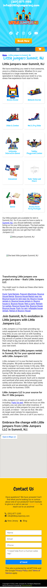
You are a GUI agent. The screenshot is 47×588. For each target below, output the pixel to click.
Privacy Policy (21, 570)
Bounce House (17, 303)
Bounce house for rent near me (15, 299)
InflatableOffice (27, 586)
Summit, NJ (7, 223)
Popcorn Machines (28, 294)
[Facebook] (11, 33)
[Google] (30, 33)
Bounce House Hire (20, 306)
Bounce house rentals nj (22, 301)
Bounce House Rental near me (28, 296)
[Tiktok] (17, 33)
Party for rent (22, 308)
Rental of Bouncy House (20, 311)
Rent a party (29, 303)
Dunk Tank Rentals (10, 294)
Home (5, 55)
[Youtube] (36, 33)
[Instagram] (23, 33)
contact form (34, 504)
